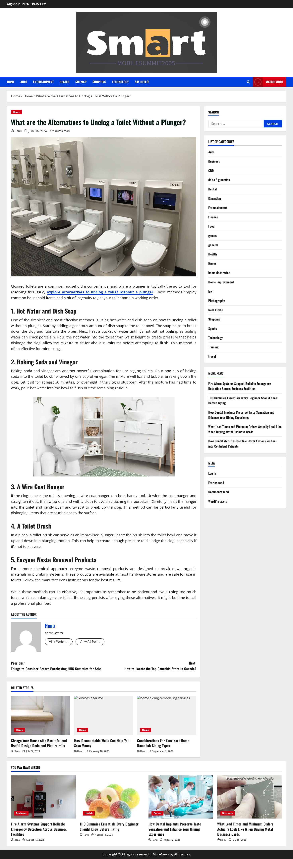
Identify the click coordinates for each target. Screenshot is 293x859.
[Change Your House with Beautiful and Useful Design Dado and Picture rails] (40, 715)
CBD (211, 170)
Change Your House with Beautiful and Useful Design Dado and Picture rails (39, 743)
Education (214, 198)
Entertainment (43, 81)
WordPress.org (217, 501)
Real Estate (215, 309)
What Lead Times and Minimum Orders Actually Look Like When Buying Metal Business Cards (245, 429)
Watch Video (274, 81)
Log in (212, 473)
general (213, 244)
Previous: (56, 665)
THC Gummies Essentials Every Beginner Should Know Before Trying (109, 826)
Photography (216, 300)
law (210, 291)
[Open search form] (248, 82)
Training (213, 347)
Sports (212, 328)
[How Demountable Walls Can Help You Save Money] (103, 715)
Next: (160, 665)
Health (64, 81)
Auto (23, 81)
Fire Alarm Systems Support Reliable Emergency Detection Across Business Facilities (239, 386)
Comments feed (218, 491)
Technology (120, 81)
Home (10, 81)
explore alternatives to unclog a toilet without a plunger (100, 292)
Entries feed (216, 482)
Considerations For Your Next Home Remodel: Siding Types (163, 743)
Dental (212, 189)
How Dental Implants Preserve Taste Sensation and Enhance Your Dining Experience (241, 415)
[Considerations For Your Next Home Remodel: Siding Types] (166, 715)
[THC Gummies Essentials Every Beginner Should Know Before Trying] (112, 797)
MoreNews (161, 854)
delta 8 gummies (219, 179)
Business (214, 161)
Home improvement (221, 282)
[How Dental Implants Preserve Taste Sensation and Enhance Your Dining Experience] (180, 797)
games (212, 235)
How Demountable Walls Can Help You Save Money (101, 743)
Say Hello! (142, 81)
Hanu (18, 131)
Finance (213, 217)
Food (211, 226)
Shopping (99, 81)
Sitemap (81, 81)
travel (212, 356)
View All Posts (90, 641)
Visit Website (58, 641)
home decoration (219, 272)
